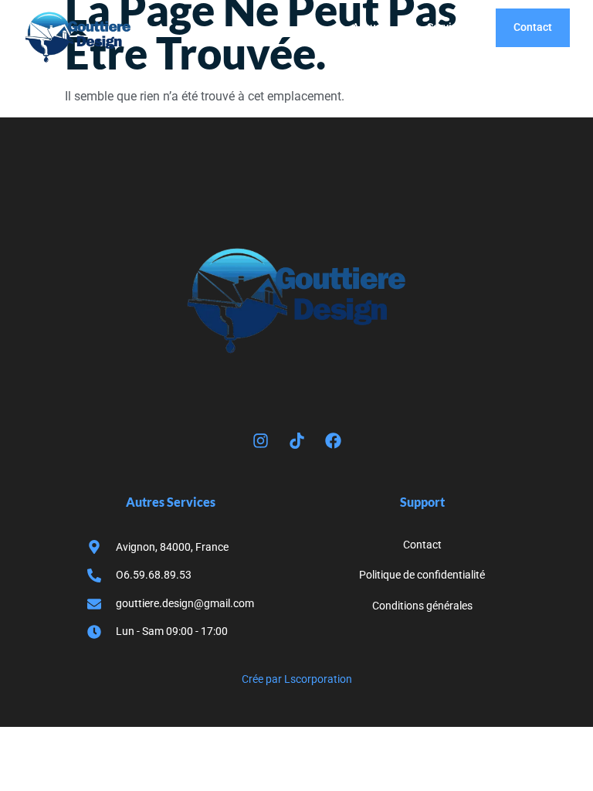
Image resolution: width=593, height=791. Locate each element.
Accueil (370, 27)
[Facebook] (333, 441)
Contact (532, 27)
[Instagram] (260, 441)
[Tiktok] (296, 441)
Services (448, 27)
